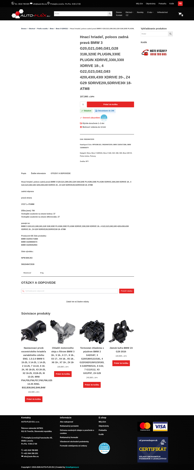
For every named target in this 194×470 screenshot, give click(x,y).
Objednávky (150, 4)
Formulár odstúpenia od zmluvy (73, 446)
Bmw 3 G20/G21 (62, 28)
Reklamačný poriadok (69, 426)
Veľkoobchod (162, 12)
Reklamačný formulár (69, 437)
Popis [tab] (23, 173)
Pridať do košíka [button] (34, 399)
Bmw (52, 28)
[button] (132, 12)
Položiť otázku (126, 291)
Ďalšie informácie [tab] (38, 173)
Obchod (32, 28)
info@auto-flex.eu (40, 4)
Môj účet (139, 4)
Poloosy (93, 156)
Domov (119, 12)
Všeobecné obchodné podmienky (74, 442)
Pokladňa (162, 4)
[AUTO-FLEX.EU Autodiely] (31, 13)
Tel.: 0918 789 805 (21, 4)
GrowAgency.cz (72, 467)
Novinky (140, 12)
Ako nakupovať (66, 422)
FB (180, 3)
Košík (171, 4)
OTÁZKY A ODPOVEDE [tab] (61, 173)
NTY (87, 161)
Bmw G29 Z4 (127, 153)
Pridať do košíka (110, 104)
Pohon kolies (84, 156)
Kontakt (119, 15)
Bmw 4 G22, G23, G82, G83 (112, 153)
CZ (127, 15)
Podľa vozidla (42, 28)
